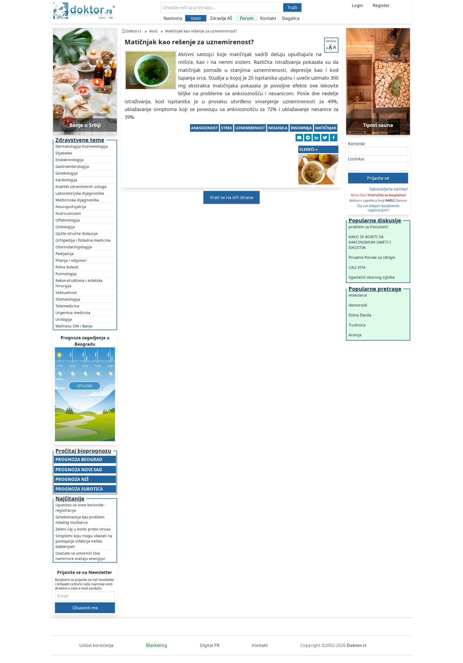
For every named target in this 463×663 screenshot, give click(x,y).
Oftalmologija (67, 220)
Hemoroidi (358, 305)
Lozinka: (356, 159)
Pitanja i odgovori (71, 260)
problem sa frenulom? (368, 226)
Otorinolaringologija (73, 246)
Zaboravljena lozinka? (388, 188)
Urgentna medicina (72, 312)
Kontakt (268, 18)
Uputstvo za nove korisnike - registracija (80, 507)
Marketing (156, 645)
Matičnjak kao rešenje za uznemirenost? (201, 31)
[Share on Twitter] (325, 137)
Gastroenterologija (72, 166)
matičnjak (325, 127)
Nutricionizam (68, 213)
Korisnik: (357, 144)
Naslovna (172, 18)
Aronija (355, 334)
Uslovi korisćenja (96, 645)
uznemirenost (250, 127)
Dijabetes (63, 153)
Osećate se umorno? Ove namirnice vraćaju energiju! (80, 556)
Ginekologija (66, 173)
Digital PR (209, 645)
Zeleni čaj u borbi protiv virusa (82, 529)
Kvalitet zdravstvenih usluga (80, 186)
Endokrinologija (69, 159)
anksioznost (204, 127)
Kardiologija (66, 179)
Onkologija (65, 226)
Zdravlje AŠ (221, 18)
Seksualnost (66, 292)
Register (381, 5)
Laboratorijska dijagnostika (79, 193)
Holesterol (358, 295)
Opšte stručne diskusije (76, 233)
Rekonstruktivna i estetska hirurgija (78, 283)
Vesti (196, 18)
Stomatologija (67, 299)
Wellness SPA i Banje (73, 326)
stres (226, 127)
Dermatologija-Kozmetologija (81, 146)
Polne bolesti (67, 267)
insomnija (301, 127)
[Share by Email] (299, 137)
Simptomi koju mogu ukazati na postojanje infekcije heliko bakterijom (83, 541)
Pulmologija (66, 273)
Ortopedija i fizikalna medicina (82, 240)
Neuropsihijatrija (70, 206)
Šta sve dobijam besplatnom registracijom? (378, 208)
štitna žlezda (360, 315)
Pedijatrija (64, 253)
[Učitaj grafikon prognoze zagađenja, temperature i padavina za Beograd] (85, 394)
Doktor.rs (133, 31)
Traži (292, 7)
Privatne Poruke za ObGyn (372, 257)
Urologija (63, 319)
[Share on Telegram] (308, 137)
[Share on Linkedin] (316, 137)
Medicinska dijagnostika (77, 199)
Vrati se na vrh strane (231, 197)
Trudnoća (357, 324)
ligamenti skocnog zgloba (372, 277)
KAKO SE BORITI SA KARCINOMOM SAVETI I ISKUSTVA (370, 242)
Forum (246, 18)
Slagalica (291, 18)
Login (357, 5)
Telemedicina (67, 305)
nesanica (277, 127)
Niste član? (378, 195)
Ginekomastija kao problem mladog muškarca (79, 519)
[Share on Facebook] (333, 137)
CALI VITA (357, 267)
